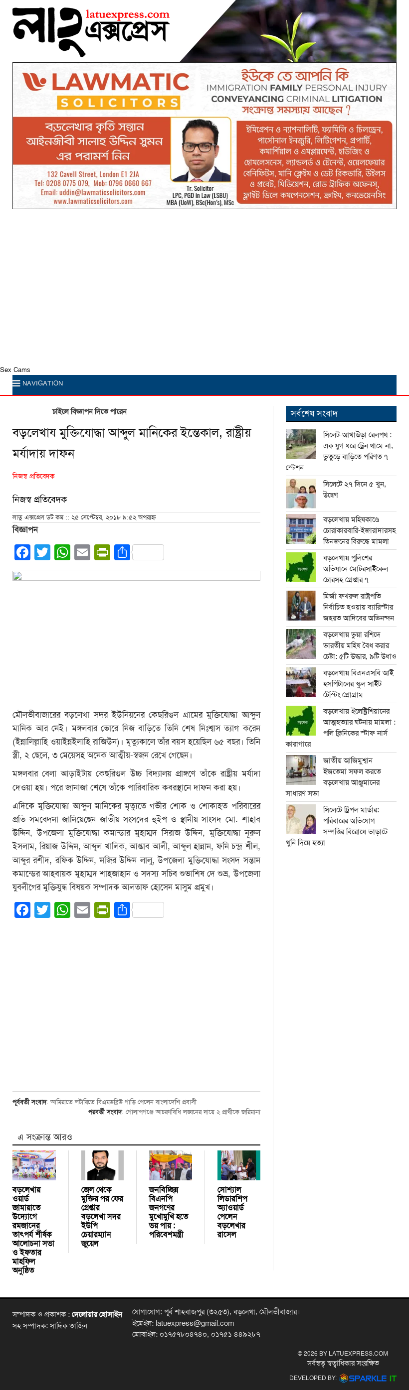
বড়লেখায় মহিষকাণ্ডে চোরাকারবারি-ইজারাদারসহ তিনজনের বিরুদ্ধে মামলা (359, 530)
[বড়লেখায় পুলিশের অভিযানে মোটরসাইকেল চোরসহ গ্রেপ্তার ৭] (301, 567)
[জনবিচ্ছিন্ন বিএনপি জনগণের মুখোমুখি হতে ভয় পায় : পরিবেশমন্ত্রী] (170, 1165)
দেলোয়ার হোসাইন (97, 1314)
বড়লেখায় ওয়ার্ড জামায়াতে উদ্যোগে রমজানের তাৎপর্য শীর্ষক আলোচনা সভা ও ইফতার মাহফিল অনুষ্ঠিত (33, 1230)
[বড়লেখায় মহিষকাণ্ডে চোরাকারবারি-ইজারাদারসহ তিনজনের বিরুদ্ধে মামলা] (301, 529)
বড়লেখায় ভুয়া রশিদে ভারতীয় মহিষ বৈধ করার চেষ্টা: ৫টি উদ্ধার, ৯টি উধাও (360, 645)
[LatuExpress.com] (91, 50)
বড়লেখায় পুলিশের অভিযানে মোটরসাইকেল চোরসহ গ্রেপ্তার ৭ (355, 568)
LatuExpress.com (358, 1353)
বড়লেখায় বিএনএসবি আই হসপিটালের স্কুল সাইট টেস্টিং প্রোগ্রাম (358, 683)
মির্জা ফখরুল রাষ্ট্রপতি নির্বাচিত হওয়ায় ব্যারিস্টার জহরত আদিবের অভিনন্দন (358, 607)
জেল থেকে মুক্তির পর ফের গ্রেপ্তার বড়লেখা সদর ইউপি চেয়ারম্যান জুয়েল (102, 1217)
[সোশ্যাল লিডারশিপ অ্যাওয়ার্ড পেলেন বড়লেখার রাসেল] (238, 1165)
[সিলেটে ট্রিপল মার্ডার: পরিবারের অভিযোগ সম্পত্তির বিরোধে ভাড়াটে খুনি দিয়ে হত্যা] (301, 819)
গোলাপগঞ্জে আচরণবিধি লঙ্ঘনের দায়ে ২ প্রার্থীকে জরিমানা (193, 1112)
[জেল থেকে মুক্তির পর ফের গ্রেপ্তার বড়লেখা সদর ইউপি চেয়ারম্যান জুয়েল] (102, 1165)
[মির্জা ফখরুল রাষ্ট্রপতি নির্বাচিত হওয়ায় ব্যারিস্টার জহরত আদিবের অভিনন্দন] (301, 606)
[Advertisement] (204, 290)
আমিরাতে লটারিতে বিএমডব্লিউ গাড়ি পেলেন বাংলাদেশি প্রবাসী (123, 1102)
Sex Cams (15, 370)
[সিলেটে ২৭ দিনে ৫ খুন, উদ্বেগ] (301, 493)
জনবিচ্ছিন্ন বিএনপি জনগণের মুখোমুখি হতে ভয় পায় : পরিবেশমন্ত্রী (169, 1212)
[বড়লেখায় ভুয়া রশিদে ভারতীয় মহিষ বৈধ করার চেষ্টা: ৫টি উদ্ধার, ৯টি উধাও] (301, 644)
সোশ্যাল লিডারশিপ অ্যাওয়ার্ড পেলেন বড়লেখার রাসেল (232, 1212)
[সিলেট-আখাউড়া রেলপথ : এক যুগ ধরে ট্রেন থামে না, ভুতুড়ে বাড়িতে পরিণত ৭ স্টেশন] (301, 444)
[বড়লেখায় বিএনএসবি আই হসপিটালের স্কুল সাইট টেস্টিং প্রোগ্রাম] (301, 682)
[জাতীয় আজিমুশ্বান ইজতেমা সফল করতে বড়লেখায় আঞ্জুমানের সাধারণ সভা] (301, 770)
